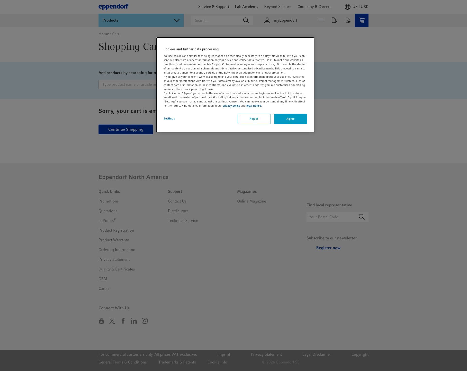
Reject (254, 118)
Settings (169, 118)
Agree (291, 118)
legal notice (253, 105)
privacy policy (231, 105)
